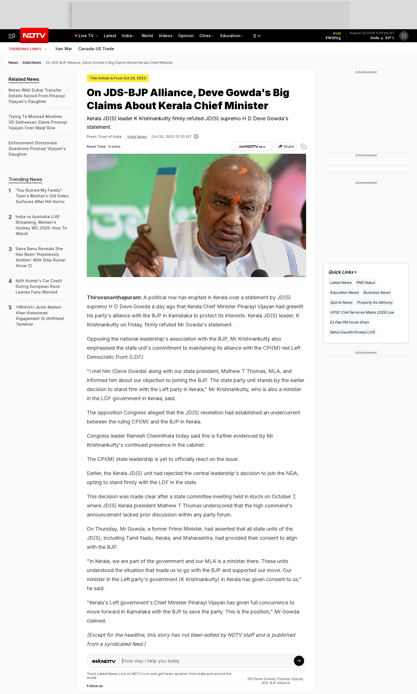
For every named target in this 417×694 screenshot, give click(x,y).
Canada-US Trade (96, 48)
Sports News (341, 302)
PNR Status (365, 282)
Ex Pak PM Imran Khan (349, 322)
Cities (205, 35)
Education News (344, 292)
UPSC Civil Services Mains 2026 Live (362, 312)
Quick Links (340, 272)
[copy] (303, 146)
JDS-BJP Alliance (275, 683)
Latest (110, 35)
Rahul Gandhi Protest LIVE (352, 332)
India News (137, 136)
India (127, 35)
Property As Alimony (374, 302)
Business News (376, 292)
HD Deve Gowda (261, 679)
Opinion (186, 35)
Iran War (64, 48)
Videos (165, 35)
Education (230, 35)
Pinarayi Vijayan (290, 679)
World (147, 35)
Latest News (340, 282)
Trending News (25, 179)
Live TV (87, 35)
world (91, 678)
